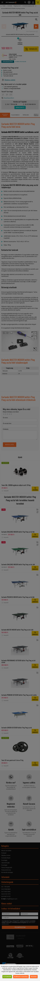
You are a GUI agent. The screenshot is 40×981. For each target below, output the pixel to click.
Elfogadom (7, 976)
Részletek (34, 976)
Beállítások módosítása (21, 976)
